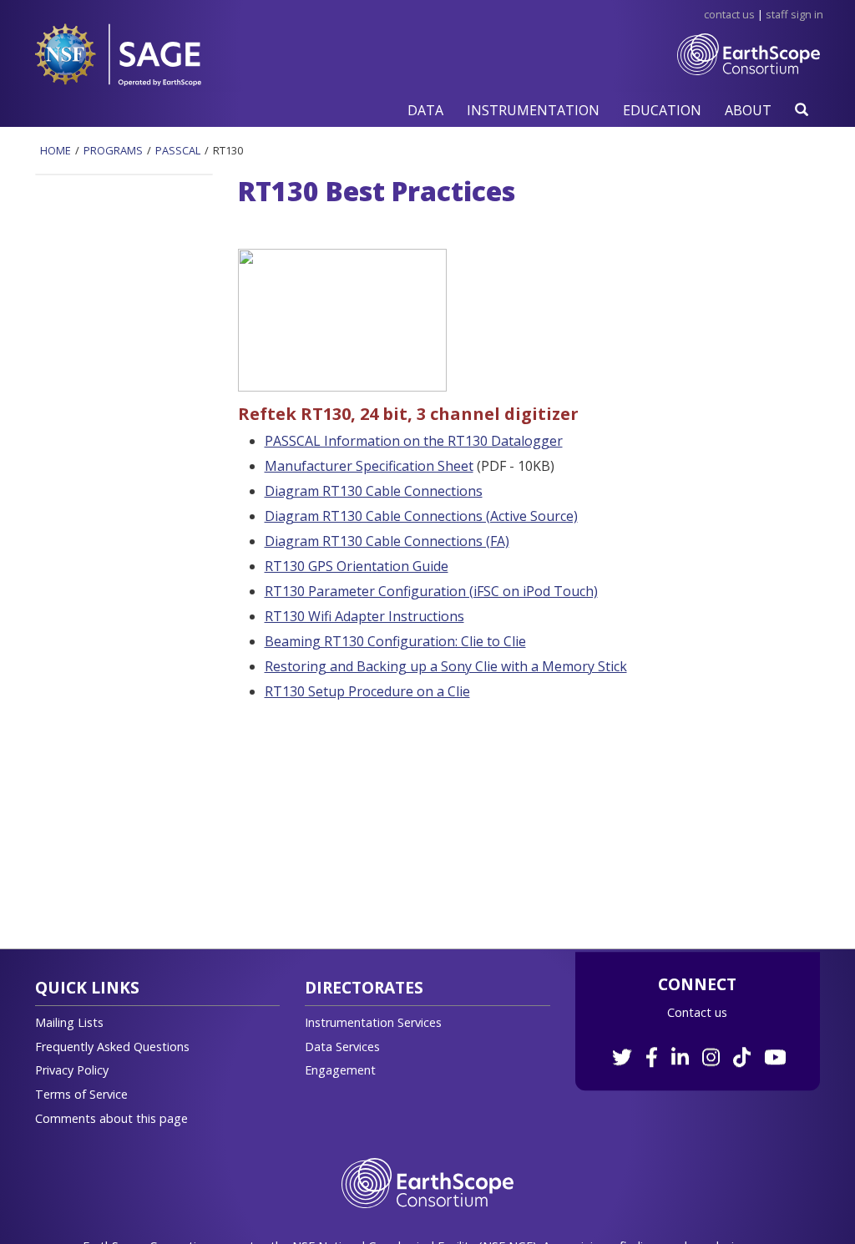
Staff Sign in (794, 14)
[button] (425, 110)
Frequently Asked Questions (112, 1046)
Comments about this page (111, 1118)
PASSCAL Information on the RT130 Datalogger (414, 441)
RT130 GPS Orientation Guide (356, 566)
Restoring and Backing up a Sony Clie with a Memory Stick (446, 666)
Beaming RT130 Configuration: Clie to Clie (395, 641)
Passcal (177, 150)
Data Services (342, 1046)
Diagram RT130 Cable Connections (374, 491)
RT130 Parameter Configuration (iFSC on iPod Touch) (431, 591)
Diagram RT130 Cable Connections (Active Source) (421, 516)
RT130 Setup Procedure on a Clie (367, 691)
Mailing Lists (69, 1022)
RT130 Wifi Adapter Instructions (364, 616)
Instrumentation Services (373, 1022)
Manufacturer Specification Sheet (369, 466)
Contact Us (729, 14)
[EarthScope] (748, 67)
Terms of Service (81, 1094)
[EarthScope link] (427, 1182)
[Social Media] (697, 1048)
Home (55, 150)
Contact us (697, 1012)
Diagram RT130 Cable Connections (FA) (387, 541)
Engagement (340, 1070)
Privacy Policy (72, 1070)
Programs (113, 150)
